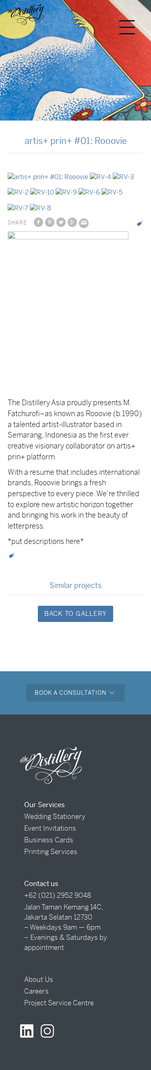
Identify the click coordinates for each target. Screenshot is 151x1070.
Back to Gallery (75, 613)
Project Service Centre (59, 1002)
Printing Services (50, 851)
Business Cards (48, 839)
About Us (38, 979)
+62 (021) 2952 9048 (57, 895)
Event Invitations (50, 828)
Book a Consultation (71, 692)
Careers (36, 991)
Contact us (41, 883)
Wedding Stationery (54, 816)
